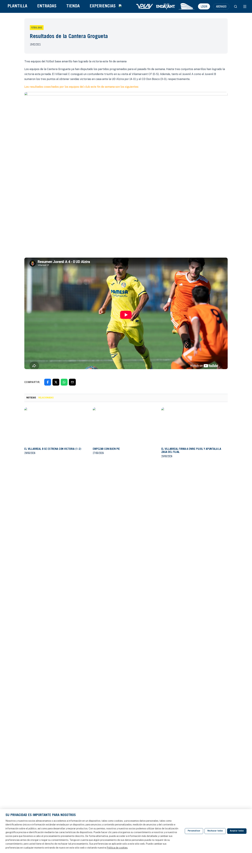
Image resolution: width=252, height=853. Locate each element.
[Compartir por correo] (72, 382)
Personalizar (194, 831)
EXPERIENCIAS (103, 6)
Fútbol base (36, 27)
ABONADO (221, 6)
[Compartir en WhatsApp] (64, 382)
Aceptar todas (237, 831)
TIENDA (73, 6)
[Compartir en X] (55, 382)
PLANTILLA (17, 6)
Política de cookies (117, 847)
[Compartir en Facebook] (47, 382)
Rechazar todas (215, 831)
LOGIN (204, 6)
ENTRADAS (46, 6)
